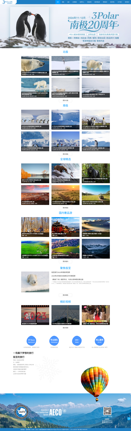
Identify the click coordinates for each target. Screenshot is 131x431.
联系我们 (127, 2)
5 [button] (70, 45)
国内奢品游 (97, 2)
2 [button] (63, 45)
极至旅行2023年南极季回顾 (60, 272)
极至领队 (112, 2)
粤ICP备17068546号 (82, 429)
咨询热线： (107, 419)
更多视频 (65, 328)
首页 (58, 2)
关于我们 (120, 2)
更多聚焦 (65, 295)
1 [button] (61, 45)
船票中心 (82, 2)
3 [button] (65, 45)
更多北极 (65, 100)
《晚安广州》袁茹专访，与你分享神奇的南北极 (67, 279)
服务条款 (28, 429)
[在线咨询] (129, 418)
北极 (68, 2)
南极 (63, 2)
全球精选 (74, 2)
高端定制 (89, 2)
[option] (65, 26)
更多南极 (65, 154)
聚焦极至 (105, 2)
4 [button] (68, 45)
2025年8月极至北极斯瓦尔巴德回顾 (63, 276)
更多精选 (65, 208)
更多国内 (65, 261)
